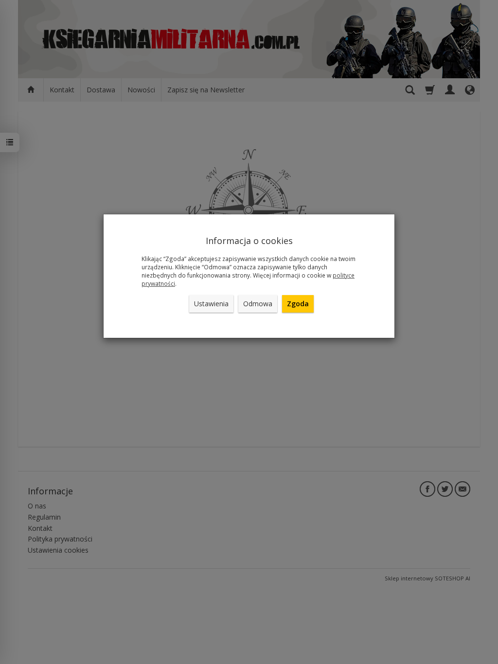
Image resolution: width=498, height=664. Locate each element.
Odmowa (257, 303)
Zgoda (298, 303)
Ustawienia (211, 303)
